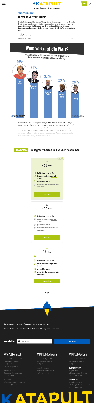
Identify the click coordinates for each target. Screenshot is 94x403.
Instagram (39, 324)
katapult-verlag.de (43, 368)
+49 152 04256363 (10, 385)
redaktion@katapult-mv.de (78, 373)
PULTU (20, 324)
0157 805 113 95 (43, 373)
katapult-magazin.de (11, 366)
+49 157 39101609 (75, 376)
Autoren (12, 329)
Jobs (20, 329)
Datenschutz (55, 329)
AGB (41, 329)
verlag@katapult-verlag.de (45, 370)
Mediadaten (35, 329)
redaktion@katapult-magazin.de (15, 382)
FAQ (17, 329)
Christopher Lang (27, 35)
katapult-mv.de (74, 370)
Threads (48, 324)
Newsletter (9, 341)
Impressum (47, 329)
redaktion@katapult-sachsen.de (79, 385)
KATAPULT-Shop (11, 324)
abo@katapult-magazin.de (13, 373)
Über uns (6, 329)
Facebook (29, 324)
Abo (84, 4)
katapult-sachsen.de (75, 382)
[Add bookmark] (75, 38)
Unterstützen (27, 329)
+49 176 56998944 (10, 376)
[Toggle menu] (4, 4)
